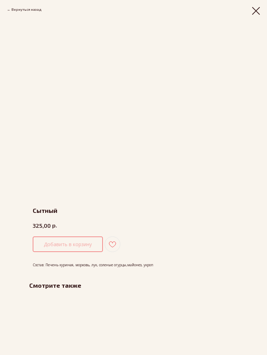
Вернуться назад (26, 9)
